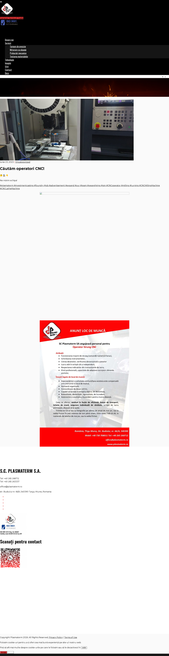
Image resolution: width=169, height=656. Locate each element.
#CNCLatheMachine (10, 188)
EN (168, 76)
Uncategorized (12, 92)
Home (8, 89)
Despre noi (9, 39)
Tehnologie (9, 59)
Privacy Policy (56, 637)
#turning (134, 185)
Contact (8, 69)
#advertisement (56, 185)
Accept (3, 652)
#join (103, 185)
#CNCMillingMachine (149, 185)
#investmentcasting (23, 185)
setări (84, 648)
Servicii (8, 43)
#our (77, 185)
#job (46, 185)
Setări (11, 652)
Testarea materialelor (19, 56)
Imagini (8, 63)
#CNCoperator (113, 185)
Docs (7, 73)
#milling (125, 185)
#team (83, 185)
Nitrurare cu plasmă (18, 49)
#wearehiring (93, 185)
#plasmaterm (6, 185)
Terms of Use (70, 637)
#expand (69, 185)
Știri (7, 66)
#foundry (39, 185)
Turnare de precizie (18, 46)
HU (166, 76)
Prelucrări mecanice (18, 53)
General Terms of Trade (11, 18)
